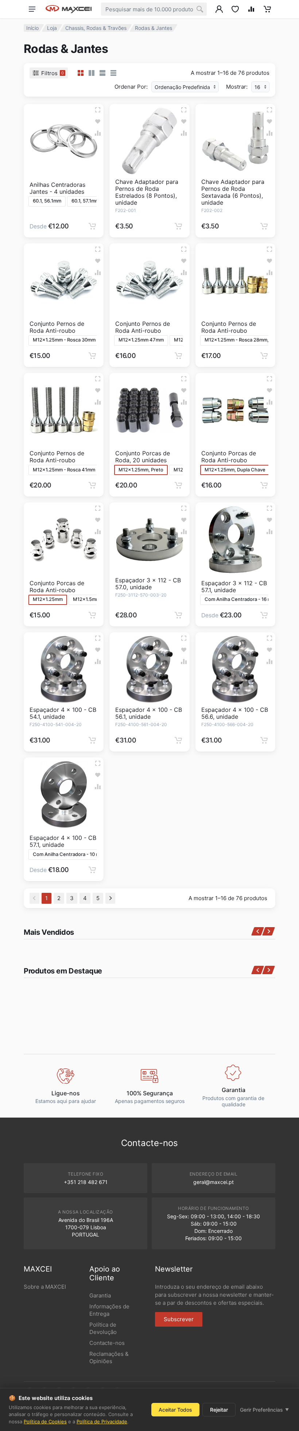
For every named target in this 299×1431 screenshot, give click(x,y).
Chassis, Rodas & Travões (96, 28)
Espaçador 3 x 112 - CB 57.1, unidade (234, 586)
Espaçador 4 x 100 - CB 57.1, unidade (63, 841)
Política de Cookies (45, 1421)
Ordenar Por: (131, 86)
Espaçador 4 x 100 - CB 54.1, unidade (63, 713)
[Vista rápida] (98, 110)
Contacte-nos (107, 1342)
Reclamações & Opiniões (109, 1357)
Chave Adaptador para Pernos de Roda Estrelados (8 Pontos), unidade (146, 192)
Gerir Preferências (264, 1410)
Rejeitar (219, 1410)
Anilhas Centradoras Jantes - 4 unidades (57, 188)
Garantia (100, 1295)
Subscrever (179, 1319)
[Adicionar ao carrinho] (92, 226)
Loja (52, 28)
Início (32, 28)
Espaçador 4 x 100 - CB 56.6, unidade (234, 713)
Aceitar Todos (175, 1410)
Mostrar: (237, 86)
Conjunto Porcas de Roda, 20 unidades (142, 457)
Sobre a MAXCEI (45, 1286)
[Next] (110, 898)
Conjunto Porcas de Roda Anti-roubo (228, 457)
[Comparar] (98, 133)
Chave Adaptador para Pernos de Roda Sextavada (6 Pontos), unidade (232, 192)
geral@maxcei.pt (213, 1182)
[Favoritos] (98, 121)
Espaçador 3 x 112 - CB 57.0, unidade (148, 583)
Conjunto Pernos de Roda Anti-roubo (57, 327)
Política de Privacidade (102, 1421)
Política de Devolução (103, 1328)
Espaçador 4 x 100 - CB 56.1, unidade (148, 713)
